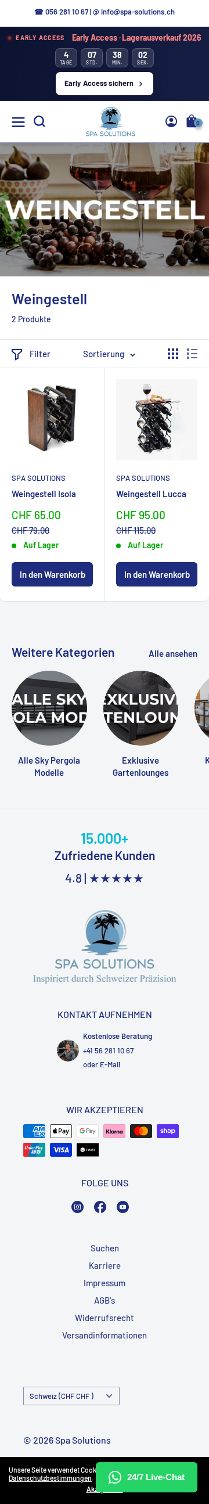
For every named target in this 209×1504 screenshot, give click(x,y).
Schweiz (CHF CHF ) (61, 1396)
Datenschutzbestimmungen (50, 1478)
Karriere (105, 1265)
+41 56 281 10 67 (108, 1050)
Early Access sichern (99, 83)
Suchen (105, 1248)
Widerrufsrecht (104, 1317)
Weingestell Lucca (151, 493)
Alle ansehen (173, 653)
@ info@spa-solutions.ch (134, 11)
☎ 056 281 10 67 (61, 11)
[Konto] (171, 121)
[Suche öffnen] (39, 121)
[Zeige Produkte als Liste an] (192, 353)
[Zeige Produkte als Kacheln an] (173, 353)
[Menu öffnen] (18, 122)
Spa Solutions (39, 478)
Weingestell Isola (44, 493)
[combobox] (180, 230)
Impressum (104, 1283)
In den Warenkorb (52, 574)
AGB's (104, 1300)
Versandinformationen (104, 1335)
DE (178, 230)
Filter (40, 353)
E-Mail (110, 1064)
